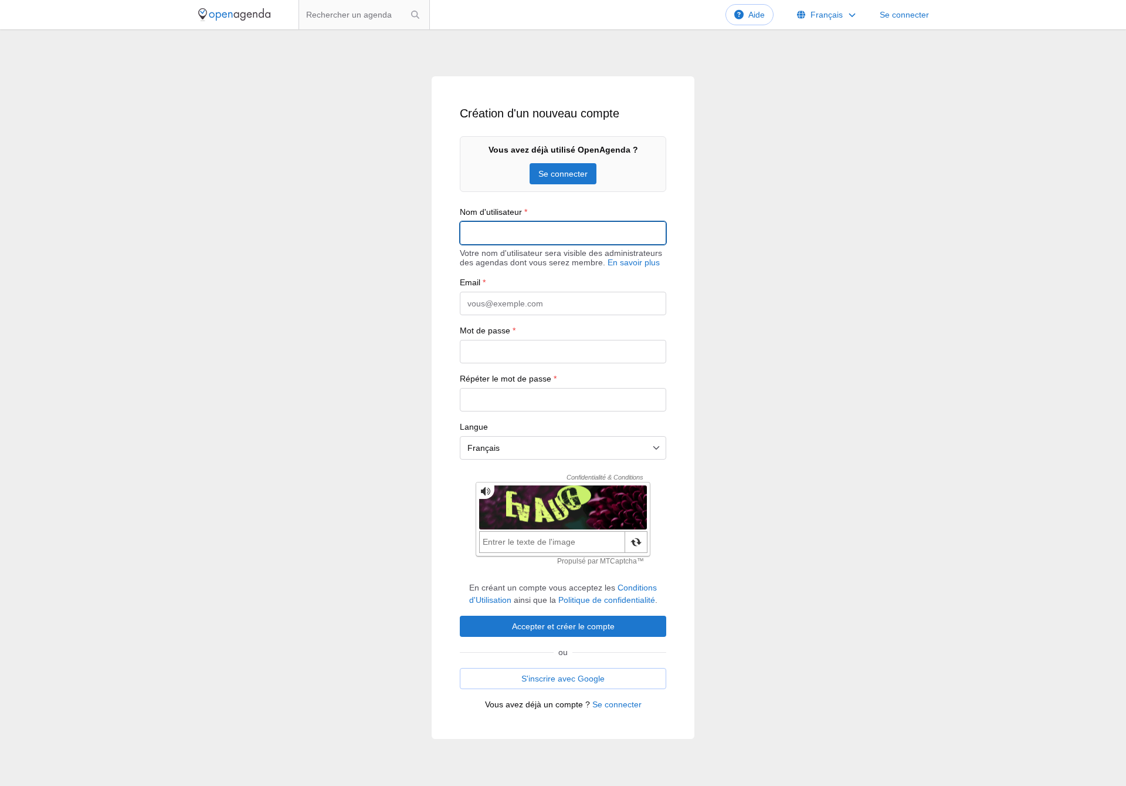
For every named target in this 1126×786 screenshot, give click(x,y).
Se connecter (904, 14)
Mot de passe (487, 330)
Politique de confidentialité (606, 600)
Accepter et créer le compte (563, 626)
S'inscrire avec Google (563, 678)
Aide (756, 14)
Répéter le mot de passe (508, 378)
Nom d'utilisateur (493, 212)
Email (473, 282)
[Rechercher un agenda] (415, 14)
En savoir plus (634, 262)
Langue (474, 426)
